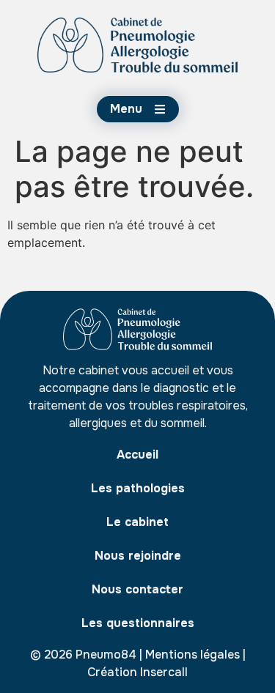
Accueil (137, 454)
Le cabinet (137, 522)
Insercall (164, 672)
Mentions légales (192, 654)
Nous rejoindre (138, 555)
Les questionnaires (137, 623)
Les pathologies (138, 488)
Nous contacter (137, 589)
